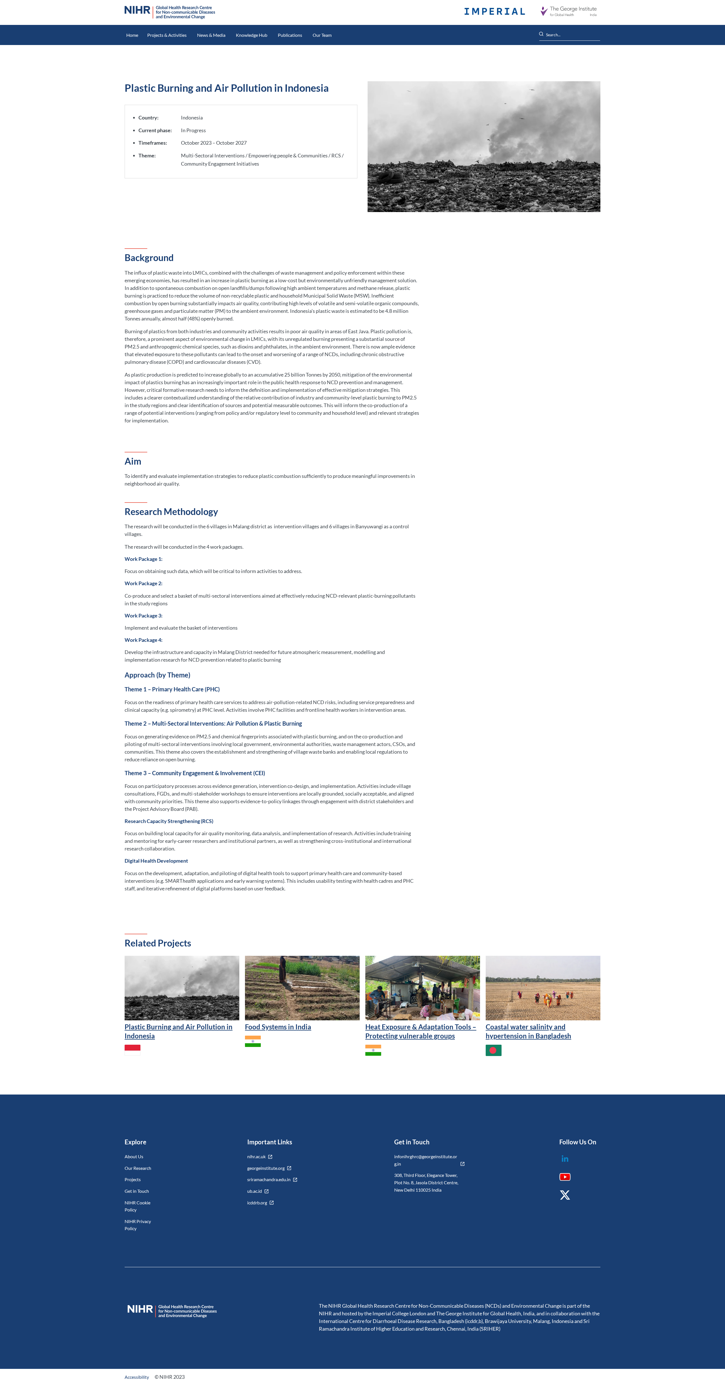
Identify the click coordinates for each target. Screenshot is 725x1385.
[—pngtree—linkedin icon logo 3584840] (568, 1162)
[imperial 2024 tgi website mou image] (495, 12)
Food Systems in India (278, 1027)
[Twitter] (568, 1199)
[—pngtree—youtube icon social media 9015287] (568, 1179)
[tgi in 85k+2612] (568, 12)
